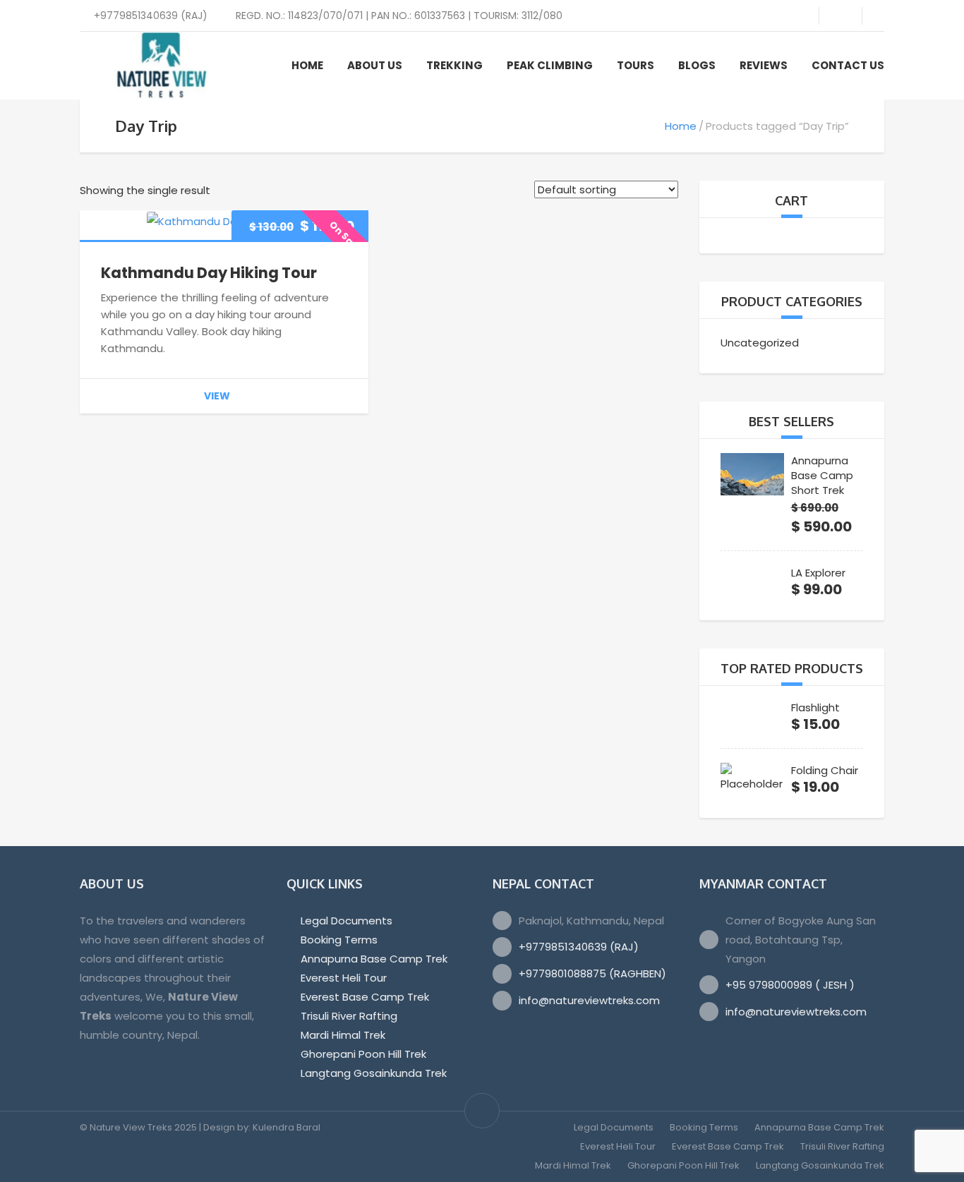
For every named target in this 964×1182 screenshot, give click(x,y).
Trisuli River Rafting (349, 1015)
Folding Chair (824, 770)
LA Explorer (818, 572)
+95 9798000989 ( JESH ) (790, 984)
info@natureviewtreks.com (589, 1000)
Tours (635, 65)
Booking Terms (339, 939)
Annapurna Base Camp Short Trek (822, 475)
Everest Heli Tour (344, 977)
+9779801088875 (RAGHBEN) (592, 973)
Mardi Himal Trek (343, 1034)
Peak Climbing (550, 65)
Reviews (764, 65)
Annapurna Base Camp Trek (374, 958)
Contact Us (848, 65)
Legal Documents (346, 920)
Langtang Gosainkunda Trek (374, 1073)
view (217, 396)
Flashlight (815, 707)
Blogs (697, 65)
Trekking (454, 65)
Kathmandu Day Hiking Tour (209, 273)
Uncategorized (760, 342)
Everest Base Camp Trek (365, 996)
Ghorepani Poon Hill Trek (363, 1054)
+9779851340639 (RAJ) (579, 946)
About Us (374, 65)
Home (307, 65)
